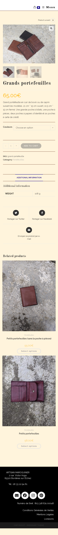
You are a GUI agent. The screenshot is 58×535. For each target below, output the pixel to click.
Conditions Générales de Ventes (38, 510)
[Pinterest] (41, 495)
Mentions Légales (45, 514)
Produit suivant (44, 20)
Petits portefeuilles (29, 433)
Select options (29, 351)
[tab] (29, 177)
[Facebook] (25, 495)
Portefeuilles (18, 160)
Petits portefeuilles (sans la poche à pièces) (29, 338)
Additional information (29, 177)
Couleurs (7, 127)
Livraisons (49, 519)
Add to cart (31, 146)
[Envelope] (17, 495)
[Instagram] (33, 495)
